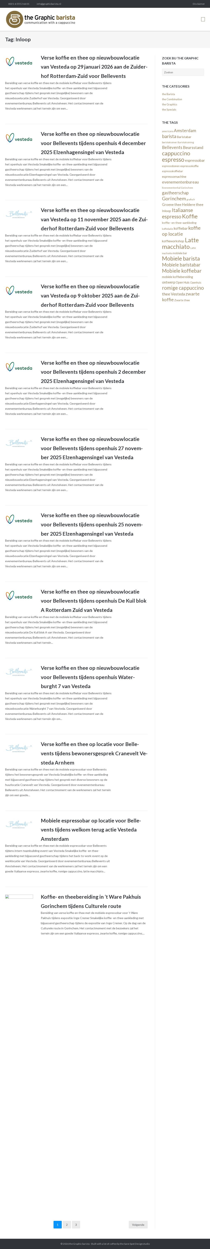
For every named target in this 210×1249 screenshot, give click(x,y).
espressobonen (171, 166)
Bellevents (172, 147)
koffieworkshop (173, 241)
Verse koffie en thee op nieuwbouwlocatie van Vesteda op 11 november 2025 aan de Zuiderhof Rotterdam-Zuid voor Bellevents (94, 219)
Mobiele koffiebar (182, 271)
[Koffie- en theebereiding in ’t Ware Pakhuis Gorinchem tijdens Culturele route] (19, 1049)
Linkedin (152, 4)
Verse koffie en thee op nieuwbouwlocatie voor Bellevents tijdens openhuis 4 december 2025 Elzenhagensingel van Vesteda (93, 143)
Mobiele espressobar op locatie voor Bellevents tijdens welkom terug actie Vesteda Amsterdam (91, 829)
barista (169, 136)
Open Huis (182, 282)
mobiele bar (180, 253)
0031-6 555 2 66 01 (18, 3)
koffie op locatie (181, 231)
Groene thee (171, 204)
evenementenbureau (180, 182)
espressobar (195, 160)
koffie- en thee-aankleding (179, 222)
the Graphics (169, 104)
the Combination (172, 99)
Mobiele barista (181, 258)
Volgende (138, 1224)
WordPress (180, 4)
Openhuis (195, 282)
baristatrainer (169, 142)
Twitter (138, 4)
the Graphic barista (79, 1243)
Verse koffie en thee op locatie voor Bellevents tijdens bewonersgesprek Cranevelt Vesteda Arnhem (94, 753)
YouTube (187, 4)
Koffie (190, 216)
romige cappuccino (183, 288)
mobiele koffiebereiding (177, 277)
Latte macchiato (180, 243)
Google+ (173, 4)
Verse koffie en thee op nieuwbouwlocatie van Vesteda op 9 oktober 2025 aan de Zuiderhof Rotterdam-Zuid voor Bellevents (90, 295)
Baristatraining (186, 142)
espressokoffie (189, 166)
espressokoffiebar (172, 171)
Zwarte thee (182, 300)
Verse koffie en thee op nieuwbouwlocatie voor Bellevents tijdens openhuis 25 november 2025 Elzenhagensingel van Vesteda (92, 524)
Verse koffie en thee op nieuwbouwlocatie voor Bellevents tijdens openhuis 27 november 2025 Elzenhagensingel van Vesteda (92, 448)
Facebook (145, 4)
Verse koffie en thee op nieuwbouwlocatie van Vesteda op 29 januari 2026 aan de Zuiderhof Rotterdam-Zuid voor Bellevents (94, 66)
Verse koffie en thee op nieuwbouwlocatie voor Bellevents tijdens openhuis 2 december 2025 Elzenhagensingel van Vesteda (93, 372)
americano (167, 131)
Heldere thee (192, 204)
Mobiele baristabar (181, 265)
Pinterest (166, 4)
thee (166, 294)
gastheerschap (175, 192)
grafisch (191, 199)
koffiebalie (167, 228)
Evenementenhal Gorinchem (177, 187)
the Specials (169, 109)
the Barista (168, 94)
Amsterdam (185, 130)
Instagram (159, 4)
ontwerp (168, 282)
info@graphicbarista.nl (49, 3)
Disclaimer (199, 3)
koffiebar (181, 228)
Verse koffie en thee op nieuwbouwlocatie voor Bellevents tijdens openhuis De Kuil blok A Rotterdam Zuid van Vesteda (93, 600)
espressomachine (174, 176)
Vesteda (178, 294)
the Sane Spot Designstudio (135, 1243)
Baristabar (184, 137)
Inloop (166, 211)
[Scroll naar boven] (199, 1239)
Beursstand (193, 147)
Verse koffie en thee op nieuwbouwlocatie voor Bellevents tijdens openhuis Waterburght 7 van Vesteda (90, 677)
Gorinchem (174, 198)
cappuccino (176, 153)
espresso (173, 159)
